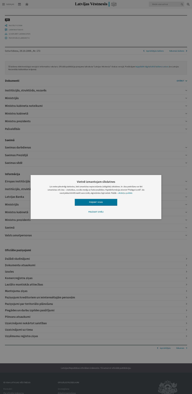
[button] (96, 212)
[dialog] (96, 197)
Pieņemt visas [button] (96, 202)
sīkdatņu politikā (125, 193)
